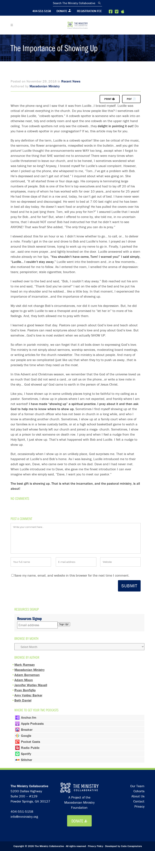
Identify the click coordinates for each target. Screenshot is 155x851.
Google (26, 735)
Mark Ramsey (24, 664)
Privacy (139, 806)
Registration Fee (89, 11)
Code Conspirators (131, 846)
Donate (62, 11)
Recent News (70, 81)
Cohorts (138, 791)
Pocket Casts (30, 741)
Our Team (137, 786)
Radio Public (30, 747)
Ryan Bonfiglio (25, 690)
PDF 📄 (131, 99)
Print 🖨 (109, 99)
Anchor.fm (28, 717)
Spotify (26, 754)
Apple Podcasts (32, 723)
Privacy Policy (95, 846)
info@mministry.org (24, 816)
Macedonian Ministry (44, 86)
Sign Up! (64, 624)
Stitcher (26, 760)
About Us (137, 796)
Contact (138, 801)
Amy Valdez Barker (28, 695)
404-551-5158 (41, 11)
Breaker (27, 729)
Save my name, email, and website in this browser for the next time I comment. (71, 575)
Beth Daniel (22, 700)
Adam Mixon (23, 680)
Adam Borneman (27, 675)
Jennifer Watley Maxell (30, 685)
